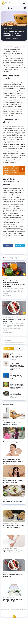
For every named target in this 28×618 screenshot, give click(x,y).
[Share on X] (2, 8)
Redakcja (8, 38)
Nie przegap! (10, 317)
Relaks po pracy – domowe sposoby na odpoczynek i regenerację (17, 394)
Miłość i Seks (6, 548)
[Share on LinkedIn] (11, 8)
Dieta (5, 28)
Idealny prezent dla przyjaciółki (12, 442)
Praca (11, 373)
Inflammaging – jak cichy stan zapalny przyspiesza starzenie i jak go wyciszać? (13, 461)
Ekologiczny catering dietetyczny (12, 501)
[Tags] (19, 348)
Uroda (11, 353)
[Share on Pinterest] (8, 8)
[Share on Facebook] (5, 8)
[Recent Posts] (8, 348)
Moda (11, 362)
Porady (17, 317)
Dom (4, 420)
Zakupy (9, 440)
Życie (11, 391)
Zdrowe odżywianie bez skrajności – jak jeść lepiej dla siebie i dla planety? (17, 386)
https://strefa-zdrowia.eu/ (13, 228)
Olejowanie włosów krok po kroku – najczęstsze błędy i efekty (16, 356)
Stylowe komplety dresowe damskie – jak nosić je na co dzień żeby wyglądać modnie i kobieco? (17, 366)
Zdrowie (10, 28)
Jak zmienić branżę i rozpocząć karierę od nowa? (16, 377)
